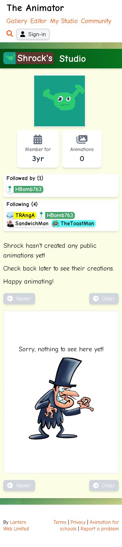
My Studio (64, 21)
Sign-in (37, 34)
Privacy (78, 522)
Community (96, 21)
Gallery (17, 21)
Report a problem (100, 529)
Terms (60, 522)
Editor (38, 21)
